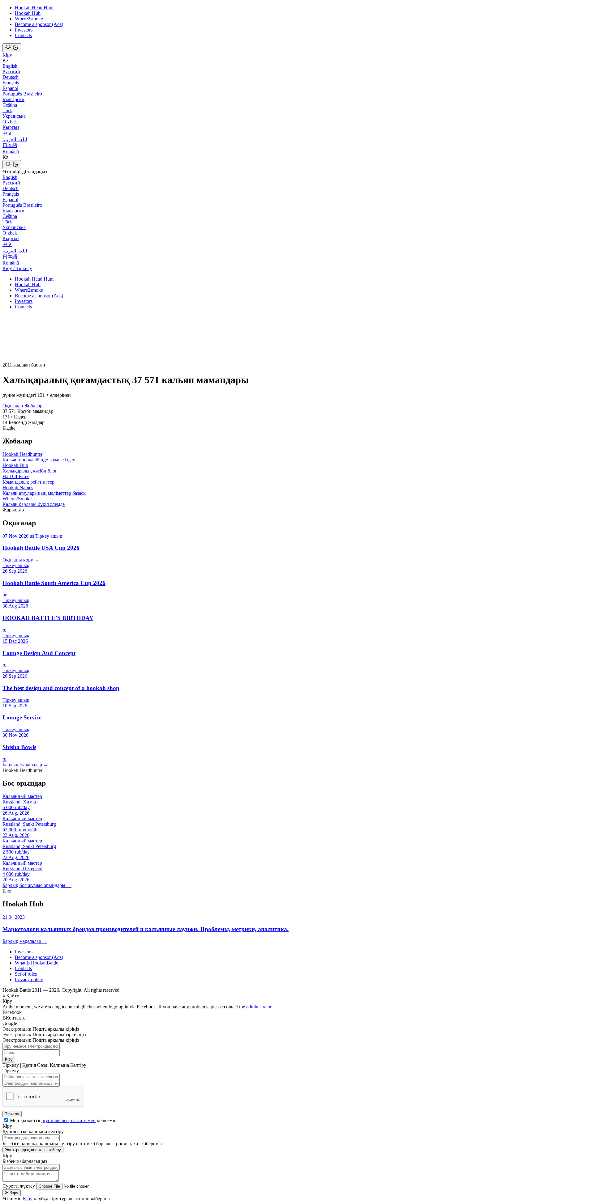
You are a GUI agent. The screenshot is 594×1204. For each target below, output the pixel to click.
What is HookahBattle (36, 962)
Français (10, 82)
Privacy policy (29, 979)
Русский (11, 71)
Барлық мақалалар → (24, 941)
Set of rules (26, 974)
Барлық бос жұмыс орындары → (36, 885)
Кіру (7, 54)
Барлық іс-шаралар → (25, 764)
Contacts (23, 35)
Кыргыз (10, 127)
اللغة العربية (14, 139)
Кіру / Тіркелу (17, 268)
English (9, 66)
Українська (14, 116)
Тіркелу (12, 1114)
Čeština (9, 105)
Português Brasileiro (22, 93)
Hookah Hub (28, 13)
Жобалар (33, 405)
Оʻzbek (9, 121)
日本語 (9, 145)
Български (13, 99)
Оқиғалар (12, 405)
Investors (23, 29)
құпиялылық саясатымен (69, 1120)
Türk (7, 110)
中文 (7, 133)
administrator (259, 1006)
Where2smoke (29, 18)
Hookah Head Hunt (34, 7)
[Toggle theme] (11, 47)
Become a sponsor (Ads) (39, 24)
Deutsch (10, 77)
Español (10, 88)
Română (10, 151)
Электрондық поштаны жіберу (33, 1149)
